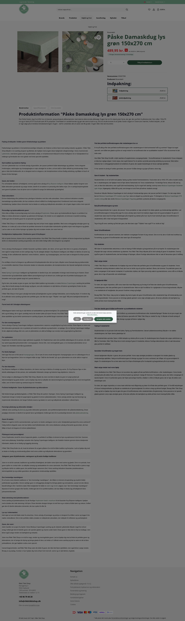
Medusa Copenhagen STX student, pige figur (114, 196)
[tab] (23, 108)
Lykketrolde (6, 154)
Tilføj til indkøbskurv (144, 62)
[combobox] (90, 9)
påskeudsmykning (82, 413)
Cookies (73, 604)
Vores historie (75, 601)
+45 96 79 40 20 (25, 596)
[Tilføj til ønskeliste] (98, 37)
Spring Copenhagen (13, 273)
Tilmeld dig (30, 2)
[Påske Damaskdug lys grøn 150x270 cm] (37, 51)
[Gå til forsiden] (24, 9)
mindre (55, 486)
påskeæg (22, 410)
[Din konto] (154, 9)
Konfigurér (87, 319)
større (49, 486)
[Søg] (127, 9)
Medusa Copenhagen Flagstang (125, 199)
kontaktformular (34, 605)
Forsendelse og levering (78, 591)
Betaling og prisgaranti (77, 594)
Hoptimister (46, 213)
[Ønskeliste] (149, 9)
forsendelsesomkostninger (120, 618)
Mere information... (92, 314)
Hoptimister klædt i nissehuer (45, 500)
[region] (60, 52)
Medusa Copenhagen (68, 283)
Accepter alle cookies (104, 319)
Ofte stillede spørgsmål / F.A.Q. (80, 584)
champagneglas (29, 355)
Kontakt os (73, 577)
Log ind (21, 2)
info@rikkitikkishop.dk (30, 601)
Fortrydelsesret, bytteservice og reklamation (85, 587)
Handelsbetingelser (77, 597)
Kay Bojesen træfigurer (55, 184)
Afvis (77, 319)
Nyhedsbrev (74, 580)
